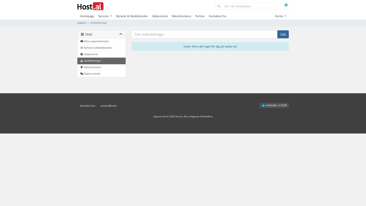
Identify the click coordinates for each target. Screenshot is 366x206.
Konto (279, 16)
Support (82, 22)
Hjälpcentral (160, 16)
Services (104, 16)
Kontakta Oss (217, 16)
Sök (283, 34)
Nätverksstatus (181, 16)
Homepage (87, 16)
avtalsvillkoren (108, 105)
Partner (200, 16)
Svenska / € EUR (276, 105)
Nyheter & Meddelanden (132, 16)
